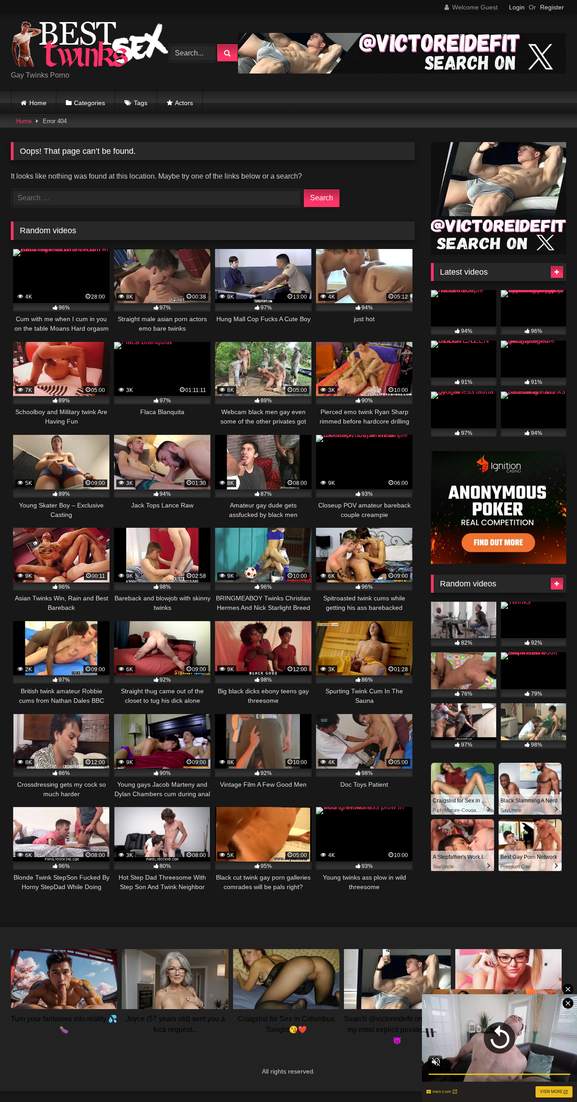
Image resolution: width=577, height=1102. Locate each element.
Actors (184, 102)
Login (517, 7)
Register (552, 7)
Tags (140, 102)
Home (37, 102)
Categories (89, 102)
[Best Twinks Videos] (90, 46)
